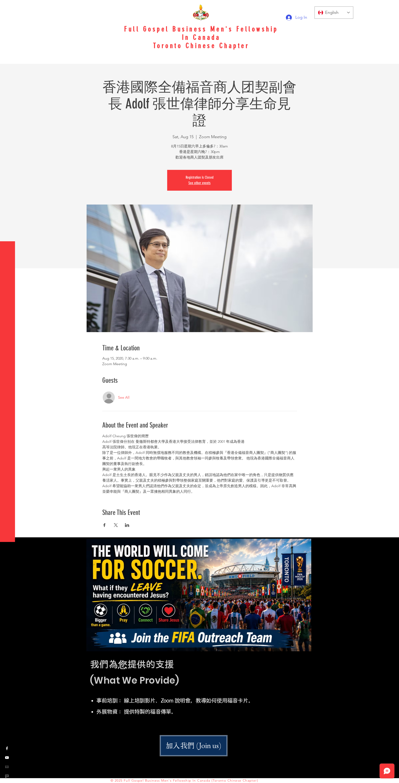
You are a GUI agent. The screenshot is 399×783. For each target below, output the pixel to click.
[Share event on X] (116, 525)
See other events (199, 183)
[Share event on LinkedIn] (127, 525)
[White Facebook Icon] (7, 748)
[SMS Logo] (7, 776)
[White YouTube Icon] (7, 757)
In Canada (201, 37)
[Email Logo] (7, 767)
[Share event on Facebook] (104, 525)
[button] (8, 7)
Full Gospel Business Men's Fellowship (201, 29)
